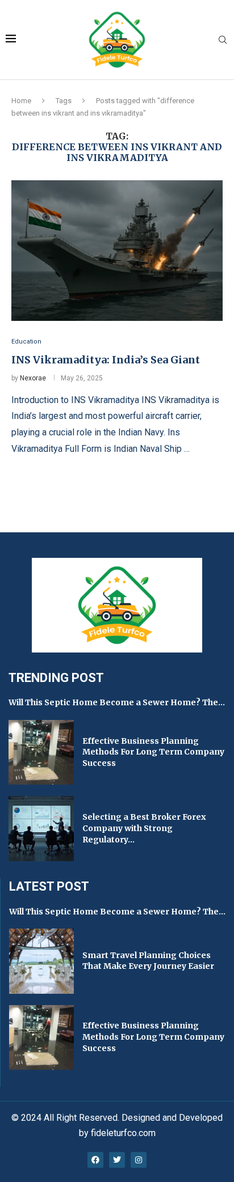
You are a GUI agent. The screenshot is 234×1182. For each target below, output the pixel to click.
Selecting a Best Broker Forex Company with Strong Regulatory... (144, 828)
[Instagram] (139, 1160)
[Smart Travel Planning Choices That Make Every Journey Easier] (41, 961)
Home (21, 100)
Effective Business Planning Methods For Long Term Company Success (153, 752)
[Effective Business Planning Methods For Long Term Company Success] (41, 752)
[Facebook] (95, 1160)
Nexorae (33, 378)
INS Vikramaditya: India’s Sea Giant (105, 359)
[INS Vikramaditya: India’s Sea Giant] (117, 250)
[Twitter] (117, 1160)
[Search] (222, 40)
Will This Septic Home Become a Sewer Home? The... (117, 702)
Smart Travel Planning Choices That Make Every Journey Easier (148, 961)
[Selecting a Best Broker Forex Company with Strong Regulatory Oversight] (41, 828)
